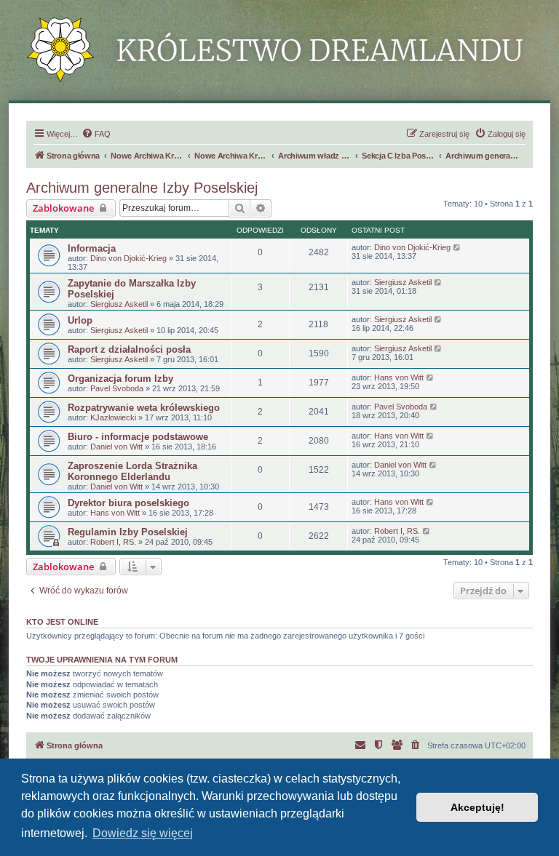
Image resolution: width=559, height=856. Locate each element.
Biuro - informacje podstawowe (138, 436)
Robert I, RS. (113, 541)
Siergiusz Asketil (119, 304)
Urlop (80, 320)
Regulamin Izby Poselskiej (128, 532)
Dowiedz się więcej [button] (142, 833)
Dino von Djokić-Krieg (128, 258)
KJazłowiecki (113, 417)
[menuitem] (96, 134)
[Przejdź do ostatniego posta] (457, 247)
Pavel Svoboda (116, 388)
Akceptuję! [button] (477, 807)
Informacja (92, 248)
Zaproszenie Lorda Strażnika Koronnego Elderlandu (132, 471)
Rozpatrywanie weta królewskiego (144, 407)
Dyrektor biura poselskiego (128, 502)
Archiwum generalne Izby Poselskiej (142, 188)
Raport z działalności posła (129, 349)
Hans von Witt (399, 377)
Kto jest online (62, 621)
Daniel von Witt (116, 446)
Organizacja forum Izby (120, 378)
